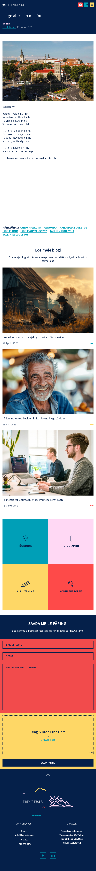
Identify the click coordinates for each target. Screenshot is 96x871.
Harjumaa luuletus (73, 227)
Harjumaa (50, 227)
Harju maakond (30, 227)
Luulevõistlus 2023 (33, 231)
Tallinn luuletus (62, 231)
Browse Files (48, 739)
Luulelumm (9, 27)
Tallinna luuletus (15, 234)
